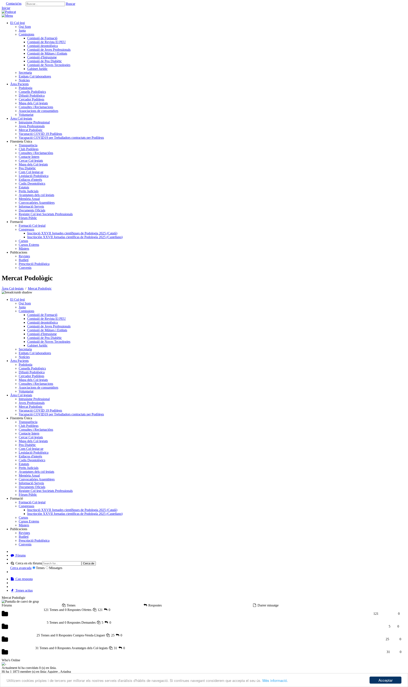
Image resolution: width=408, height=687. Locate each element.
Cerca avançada (20, 568)
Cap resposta (24, 579)
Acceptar (385, 680)
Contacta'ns (13, 3)
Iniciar (6, 8)
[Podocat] (9, 12)
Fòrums (20, 555)
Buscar (70, 4)
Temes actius (24, 590)
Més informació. (275, 680)
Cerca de (88, 563)
